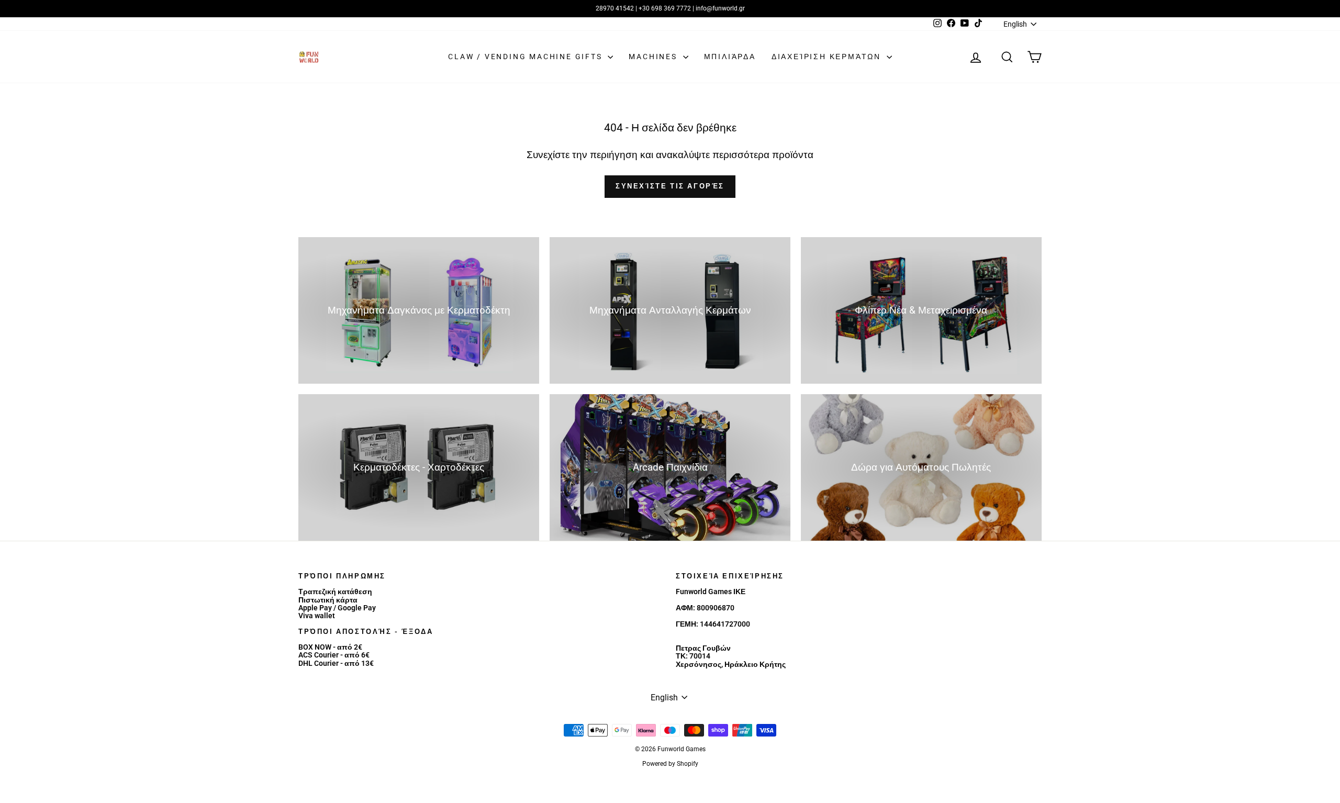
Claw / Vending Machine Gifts (526, 56)
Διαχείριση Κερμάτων (828, 56)
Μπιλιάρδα (730, 56)
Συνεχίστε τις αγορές (670, 186)
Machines (654, 56)
